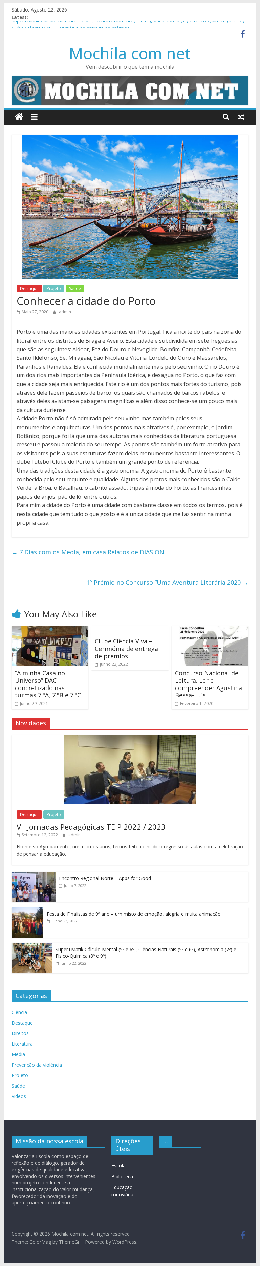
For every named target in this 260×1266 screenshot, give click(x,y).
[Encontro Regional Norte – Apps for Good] (34, 875)
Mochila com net (130, 53)
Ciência (19, 1012)
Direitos (20, 1033)
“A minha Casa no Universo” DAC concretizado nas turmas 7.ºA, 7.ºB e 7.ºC (48, 684)
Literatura (22, 1044)
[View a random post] (241, 117)
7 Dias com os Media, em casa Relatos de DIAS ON (88, 552)
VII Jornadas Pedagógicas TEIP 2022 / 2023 (91, 827)
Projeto (54, 288)
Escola (118, 1165)
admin (65, 312)
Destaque (29, 288)
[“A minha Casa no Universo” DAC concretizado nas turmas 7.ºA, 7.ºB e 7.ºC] (50, 630)
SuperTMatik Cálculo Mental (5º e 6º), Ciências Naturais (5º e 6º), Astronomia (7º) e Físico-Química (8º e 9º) (128, 25)
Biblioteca (122, 1176)
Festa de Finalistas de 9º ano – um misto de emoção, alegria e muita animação (134, 914)
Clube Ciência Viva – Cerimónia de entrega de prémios (126, 648)
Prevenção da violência (37, 1065)
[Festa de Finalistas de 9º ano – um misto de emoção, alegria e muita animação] (27, 911)
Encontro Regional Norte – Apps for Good (105, 878)
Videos (19, 1096)
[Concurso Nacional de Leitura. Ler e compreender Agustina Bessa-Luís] (210, 630)
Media (18, 1054)
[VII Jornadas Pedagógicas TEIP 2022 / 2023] (130, 738)
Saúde (75, 288)
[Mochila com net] (19, 117)
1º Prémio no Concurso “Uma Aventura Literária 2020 (167, 582)
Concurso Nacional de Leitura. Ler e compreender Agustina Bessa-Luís (208, 684)
